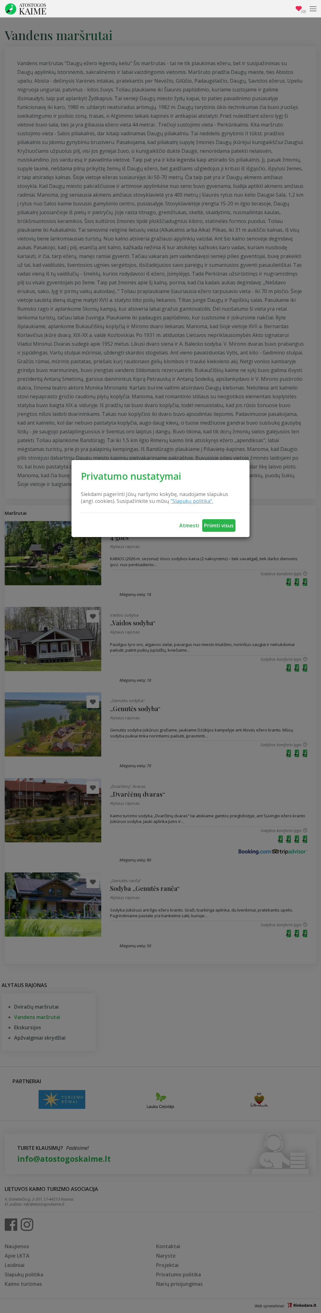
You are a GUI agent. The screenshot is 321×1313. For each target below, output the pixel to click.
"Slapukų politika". (192, 501)
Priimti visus (219, 525)
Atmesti (189, 525)
